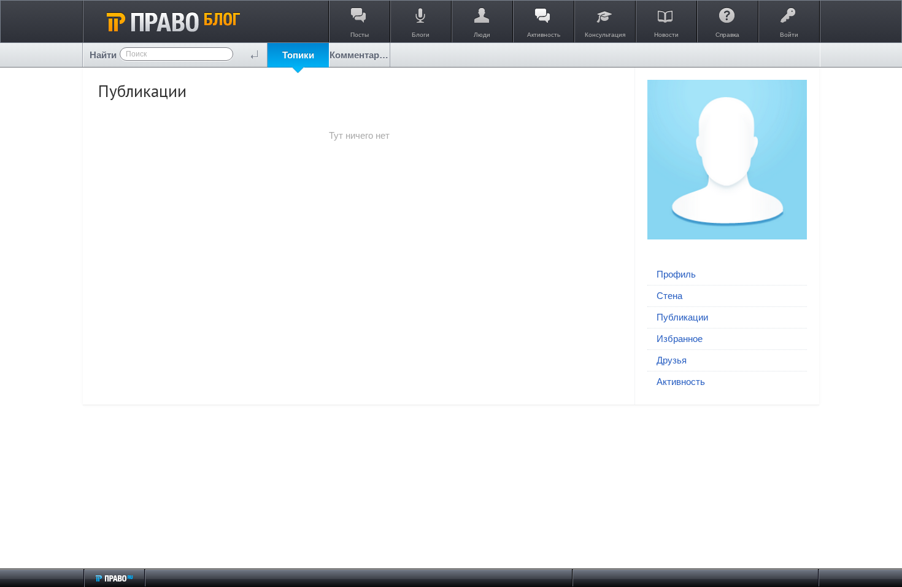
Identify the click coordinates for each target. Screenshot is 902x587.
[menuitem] (298, 55)
